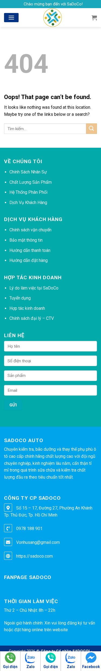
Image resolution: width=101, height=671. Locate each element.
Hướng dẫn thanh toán (29, 250)
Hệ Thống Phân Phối (28, 192)
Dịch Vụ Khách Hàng (28, 202)
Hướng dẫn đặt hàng (28, 260)
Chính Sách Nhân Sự (28, 172)
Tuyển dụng (20, 298)
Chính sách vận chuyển (30, 229)
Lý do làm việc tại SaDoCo (33, 288)
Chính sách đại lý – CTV (31, 318)
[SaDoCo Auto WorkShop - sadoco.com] (52, 17)
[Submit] (91, 128)
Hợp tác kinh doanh (27, 308)
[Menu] (11, 17)
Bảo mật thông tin (26, 240)
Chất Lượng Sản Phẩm (30, 182)
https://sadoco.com (34, 556)
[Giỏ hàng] (94, 18)
